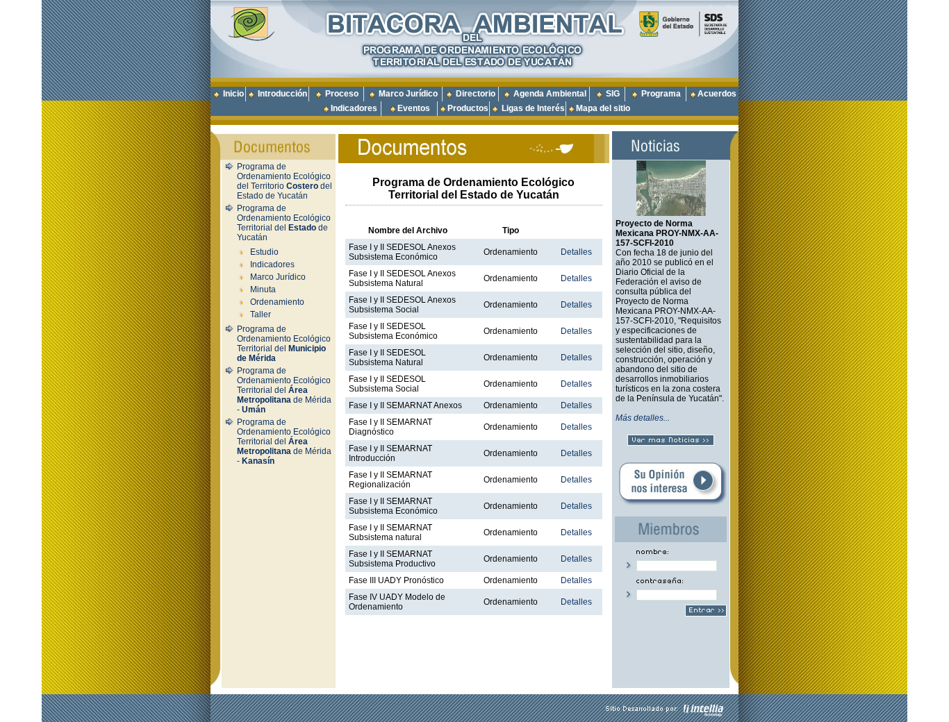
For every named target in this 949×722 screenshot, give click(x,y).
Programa (661, 94)
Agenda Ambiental (549, 94)
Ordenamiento (277, 302)
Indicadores (354, 108)
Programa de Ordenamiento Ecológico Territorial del (284, 343)
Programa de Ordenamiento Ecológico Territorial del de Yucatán (284, 222)
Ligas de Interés (533, 108)
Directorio (475, 94)
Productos (467, 108)
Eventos (413, 108)
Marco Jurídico (408, 94)
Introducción (282, 94)
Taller (260, 314)
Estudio (264, 252)
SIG (613, 94)
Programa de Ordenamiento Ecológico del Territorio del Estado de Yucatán (284, 181)
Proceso (341, 94)
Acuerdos (717, 94)
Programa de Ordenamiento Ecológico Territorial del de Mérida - (284, 390)
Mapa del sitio (603, 108)
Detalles (576, 252)
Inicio (233, 94)
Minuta (263, 289)
